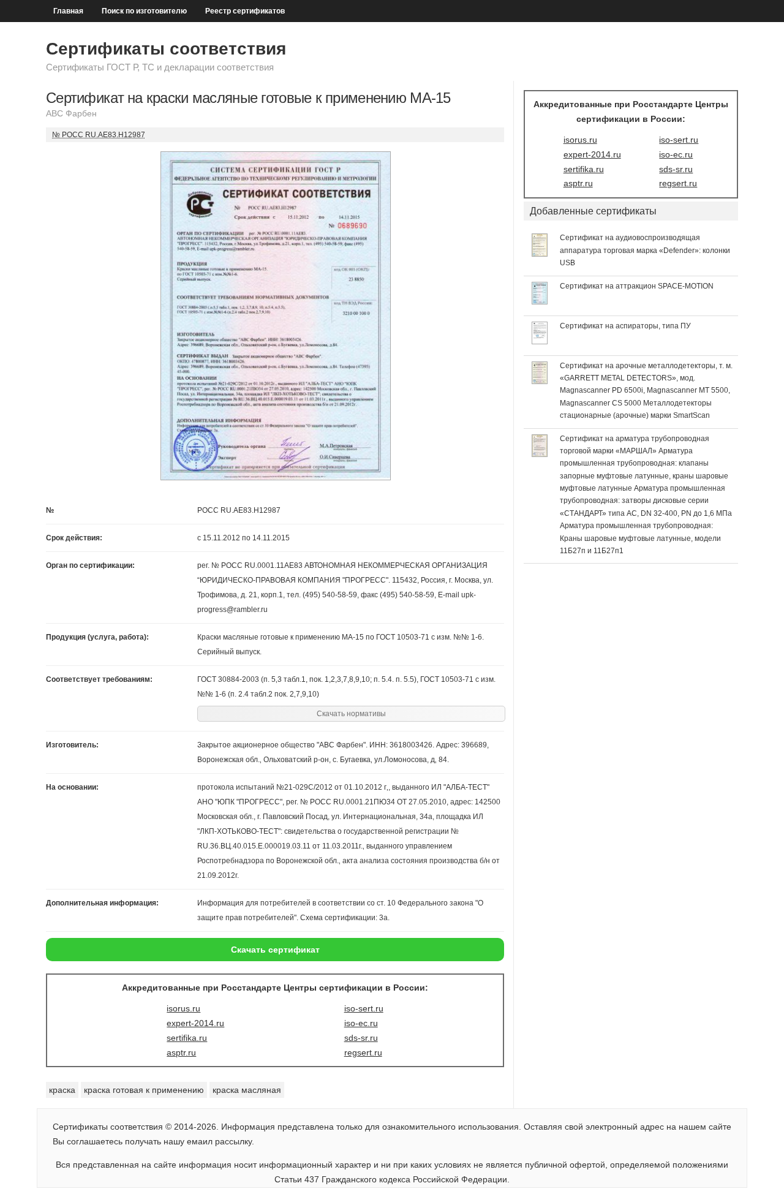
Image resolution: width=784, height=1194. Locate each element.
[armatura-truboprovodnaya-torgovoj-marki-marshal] (540, 454)
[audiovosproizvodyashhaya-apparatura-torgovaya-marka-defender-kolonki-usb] (540, 254)
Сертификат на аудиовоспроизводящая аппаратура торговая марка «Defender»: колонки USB (645, 250)
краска (62, 1090)
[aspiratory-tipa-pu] (540, 341)
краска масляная (247, 1090)
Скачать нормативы (351, 713)
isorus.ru (183, 1008)
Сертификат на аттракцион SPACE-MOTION (637, 286)
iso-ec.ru (361, 1023)
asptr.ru (181, 1052)
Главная (68, 11)
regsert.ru (363, 1052)
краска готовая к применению (144, 1090)
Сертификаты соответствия (166, 48)
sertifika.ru (187, 1038)
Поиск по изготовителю (144, 11)
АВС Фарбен (71, 113)
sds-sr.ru (361, 1038)
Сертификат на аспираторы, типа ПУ (625, 326)
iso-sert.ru (363, 1008)
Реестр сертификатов (245, 11)
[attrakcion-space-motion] (540, 301)
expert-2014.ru (195, 1023)
